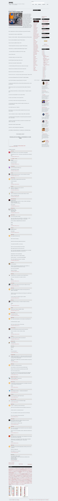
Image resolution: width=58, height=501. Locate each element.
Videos (10, 484)
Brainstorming (35, 24)
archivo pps (21, 468)
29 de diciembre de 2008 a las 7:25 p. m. (15, 310)
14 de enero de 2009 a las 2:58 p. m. (14, 452)
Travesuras (15, 483)
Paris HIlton (25, 479)
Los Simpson (30, 477)
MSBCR (12, 234)
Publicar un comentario (11, 462)
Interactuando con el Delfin (46, 59)
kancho (15, 477)
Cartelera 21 (35, 26)
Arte (22, 468)
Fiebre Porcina (17, 474)
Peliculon (35, 57)
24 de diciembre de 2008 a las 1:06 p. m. (15, 225)
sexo (14, 481)
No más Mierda (35, 53)
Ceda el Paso (35, 29)
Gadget (31, 474)
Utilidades (25, 483)
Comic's (23, 471)
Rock (20, 480)
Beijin (20, 469)
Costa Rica (12, 146)
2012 (43, 50)
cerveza (29, 470)
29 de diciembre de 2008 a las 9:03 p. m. (15, 315)
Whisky (20, 484)
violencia (15, 484)
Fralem (12, 273)
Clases (18, 471)
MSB (14, 478)
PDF (28, 479)
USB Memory (22, 483)
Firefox (19, 474)
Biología (31, 469)
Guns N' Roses (24, 475)
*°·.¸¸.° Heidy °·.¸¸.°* (13, 158)
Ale (11, 307)
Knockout (20, 477)
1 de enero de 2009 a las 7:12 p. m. (14, 374)
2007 (43, 78)
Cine (14, 471)
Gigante (12, 475)
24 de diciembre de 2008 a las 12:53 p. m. (15, 212)
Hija (31, 475)
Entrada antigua (30, 464)
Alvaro (11, 262)
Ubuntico (35, 69)
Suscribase (39, 4)
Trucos (17, 483)
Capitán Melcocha (36, 27)
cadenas (11, 470)
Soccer (29, 481)
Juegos (12, 477)
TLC (26, 482)
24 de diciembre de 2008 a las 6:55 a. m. (15, 196)
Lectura (23, 477)
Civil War (16, 471)
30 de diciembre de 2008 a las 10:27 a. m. (15, 325)
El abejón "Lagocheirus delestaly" (46, 83)
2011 (43, 51)
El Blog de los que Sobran (37, 36)
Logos (28, 477)
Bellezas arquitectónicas (24, 469)
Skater (25, 481)
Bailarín (11, 469)
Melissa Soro (35, 52)
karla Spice (17, 477)
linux (27, 477)
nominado (13, 479)
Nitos (11, 186)
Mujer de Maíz (35, 54)
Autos (9, 469)
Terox (11, 394)
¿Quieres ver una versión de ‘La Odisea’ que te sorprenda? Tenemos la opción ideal (45, 21)
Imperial (9, 476)
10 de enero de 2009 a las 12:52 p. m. (15, 424)
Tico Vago (35, 67)
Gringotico (35, 40)
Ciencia (12, 471)
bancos (15, 469)
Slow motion (27, 481)
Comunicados (30, 471)
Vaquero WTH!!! (35, 70)
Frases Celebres (16, 146)
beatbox (19, 469)
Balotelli (14, 469)
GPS (15, 475)
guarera (22, 475)
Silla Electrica (20, 481)
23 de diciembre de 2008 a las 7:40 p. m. (15, 175)
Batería (17, 469)
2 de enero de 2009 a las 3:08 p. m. (14, 379)
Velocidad (28, 483)
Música (18, 478)
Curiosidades (11, 472)
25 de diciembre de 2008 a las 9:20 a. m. (15, 271)
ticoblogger (17, 482)
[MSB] (11, 2)
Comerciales (20, 471)
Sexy (16, 481)
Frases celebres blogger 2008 (16, 11)
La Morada (12, 166)
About (36, 4)
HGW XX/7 (12, 381)
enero (43, 77)
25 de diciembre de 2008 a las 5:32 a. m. (15, 232)
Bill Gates (29, 469)
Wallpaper (17, 484)
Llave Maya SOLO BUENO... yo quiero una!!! (47, 141)
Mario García (12, 312)
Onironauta (35, 56)
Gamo (34, 39)
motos (12, 478)
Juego (11, 477)
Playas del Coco (35, 58)
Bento (27, 469)
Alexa (11, 336)
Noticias (16, 479)
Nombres (11, 479)
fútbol (29, 474)
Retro (16, 480)
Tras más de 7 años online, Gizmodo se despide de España (45, 26)
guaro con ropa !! (13, 399)
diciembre (44, 55)
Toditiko (34, 68)
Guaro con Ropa (35, 41)
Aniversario (11, 468)
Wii (21, 484)
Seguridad (29, 480)
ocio (18, 479)
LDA (21, 477)
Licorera (25, 477)
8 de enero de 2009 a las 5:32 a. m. (14, 416)
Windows (23, 484)
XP (24, 484)
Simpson (23, 481)
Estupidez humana (24, 473)
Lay (11, 389)
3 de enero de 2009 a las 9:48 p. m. (14, 387)
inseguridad (15, 476)
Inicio (33, 4)
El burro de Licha (44, 90)
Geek (10, 475)
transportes (12, 483)
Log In (47, 4)
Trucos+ (19, 483)
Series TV (13, 481)
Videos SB (13, 484)
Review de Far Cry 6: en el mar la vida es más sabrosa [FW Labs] (45, 31)
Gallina (9, 475)
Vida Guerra (30, 483)
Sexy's (17, 481)
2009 (43, 53)
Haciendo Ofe (35, 42)
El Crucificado (12, 327)
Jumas (14, 477)
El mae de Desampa (36, 37)
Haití (26, 475)
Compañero (27, 471)
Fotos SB (22, 474)
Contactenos (43, 4)
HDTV (30, 475)
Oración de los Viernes (21, 479)
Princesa (35, 59)
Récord (12, 480)
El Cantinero (12, 354)
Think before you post (44, 107)
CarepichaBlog (35, 28)
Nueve (17, 479)
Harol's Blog (35, 43)
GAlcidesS (12, 208)
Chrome (11, 471)
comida (25, 471)
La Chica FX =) (47, 128)
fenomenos (14, 474)
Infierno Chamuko (36, 44)
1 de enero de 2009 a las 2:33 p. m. (14, 352)
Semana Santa (10, 481)
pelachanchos (30, 479)
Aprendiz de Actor (36, 23)
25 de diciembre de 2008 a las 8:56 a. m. (15, 260)
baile (12, 469)
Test (11, 482)
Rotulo (22, 480)
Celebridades (25, 470)
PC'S (27, 479)
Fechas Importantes (11, 474)
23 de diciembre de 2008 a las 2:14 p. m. (15, 156)
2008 (43, 54)
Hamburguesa (28, 475)
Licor (24, 477)
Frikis (28, 474)
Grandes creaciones (18, 475)
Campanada (35, 25)
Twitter (20, 483)
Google (14, 475)
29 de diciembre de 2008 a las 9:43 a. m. (15, 305)
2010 (43, 52)
